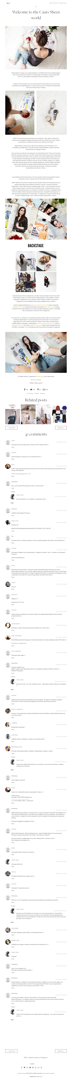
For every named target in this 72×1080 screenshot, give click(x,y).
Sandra (13, 582)
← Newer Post (11, 428)
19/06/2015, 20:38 (59, 965)
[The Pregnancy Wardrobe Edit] (59, 424)
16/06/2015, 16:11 (60, 652)
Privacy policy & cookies (48, 1073)
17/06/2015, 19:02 (60, 830)
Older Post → (61, 428)
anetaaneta (14, 735)
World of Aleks (15, 928)
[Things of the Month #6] (12, 424)
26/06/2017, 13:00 (60, 995)
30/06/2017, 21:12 (59, 1011)
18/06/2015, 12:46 (60, 873)
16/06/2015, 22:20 (60, 736)
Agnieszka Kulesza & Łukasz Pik (39, 305)
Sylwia (13, 440)
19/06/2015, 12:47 (60, 930)
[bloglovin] (24, 1067)
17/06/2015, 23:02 (59, 681)
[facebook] (21, 1067)
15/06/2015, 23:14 (60, 510)
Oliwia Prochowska (16, 635)
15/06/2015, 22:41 (60, 466)
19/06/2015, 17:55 (60, 953)
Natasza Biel (14, 521)
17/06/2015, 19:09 (60, 849)
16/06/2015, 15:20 (60, 637)
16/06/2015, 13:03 (60, 584)
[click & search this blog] (41, 1067)
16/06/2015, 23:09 (60, 777)
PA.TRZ (13, 788)
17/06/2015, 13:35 (60, 810)
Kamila (13, 848)
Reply (12, 447)
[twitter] (33, 1067)
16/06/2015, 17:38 (60, 697)
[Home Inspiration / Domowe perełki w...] (43, 424)
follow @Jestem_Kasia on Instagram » (36, 1057)
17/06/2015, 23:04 (59, 761)
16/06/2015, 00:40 (60, 522)
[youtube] (30, 1067)
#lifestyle (37, 393)
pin (40, 389)
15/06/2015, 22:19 (61, 442)
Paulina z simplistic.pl (17, 709)
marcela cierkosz (15, 623)
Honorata (13, 548)
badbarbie (14, 509)
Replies (13, 492)
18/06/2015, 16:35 (60, 885)
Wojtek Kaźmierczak (49, 307)
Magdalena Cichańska (18, 307)
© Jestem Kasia (21, 1073)
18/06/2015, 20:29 (58, 910)
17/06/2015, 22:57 (60, 861)
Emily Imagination (16, 651)
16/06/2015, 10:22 (61, 538)
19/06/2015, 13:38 (60, 942)
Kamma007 (14, 594)
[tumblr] (35, 1067)
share (27, 389)
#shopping (42, 393)
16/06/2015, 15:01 (60, 625)
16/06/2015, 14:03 (60, 611)
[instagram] (27, 1067)
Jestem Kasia (20, 495)
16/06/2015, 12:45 (60, 567)
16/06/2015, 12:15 (61, 550)
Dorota (13, 565)
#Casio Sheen (30, 393)
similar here (40, 376)
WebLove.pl (39, 1076)
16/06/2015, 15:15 (59, 496)
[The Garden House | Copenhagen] (28, 424)
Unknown (13, 452)
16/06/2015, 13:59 (60, 596)
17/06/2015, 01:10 (60, 789)
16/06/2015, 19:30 (60, 724)
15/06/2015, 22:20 (60, 454)
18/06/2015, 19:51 (60, 897)
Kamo (12, 464)
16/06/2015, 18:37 (60, 711)
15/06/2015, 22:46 (60, 483)
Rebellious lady (15, 940)
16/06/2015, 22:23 (60, 748)
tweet (34, 389)
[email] (38, 1067)
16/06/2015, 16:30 (60, 664)
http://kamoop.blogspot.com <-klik (21, 474)
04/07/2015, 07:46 (60, 979)
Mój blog (22, 602)
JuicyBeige (14, 723)
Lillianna (13, 872)
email (46, 389)
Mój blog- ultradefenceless (20, 643)
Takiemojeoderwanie (16, 747)
